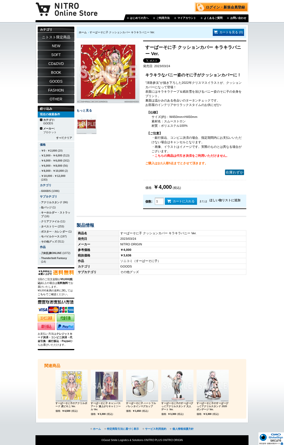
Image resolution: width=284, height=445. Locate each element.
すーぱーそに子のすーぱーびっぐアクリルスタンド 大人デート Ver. (177, 406)
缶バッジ (46, 207)
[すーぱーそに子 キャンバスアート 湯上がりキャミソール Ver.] (107, 386)
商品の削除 (41, 120)
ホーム (83, 32)
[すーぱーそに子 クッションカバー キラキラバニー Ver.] (108, 42)
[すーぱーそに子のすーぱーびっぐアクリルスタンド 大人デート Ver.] (177, 386)
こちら (42, 294)
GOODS (46, 191)
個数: (149, 201)
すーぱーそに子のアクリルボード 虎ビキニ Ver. (71, 405)
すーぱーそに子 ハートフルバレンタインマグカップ (141, 405)
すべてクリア (64, 137)
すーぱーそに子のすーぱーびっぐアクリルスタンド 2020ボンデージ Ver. (212, 406)
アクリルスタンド (51, 202)
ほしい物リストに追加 (225, 200)
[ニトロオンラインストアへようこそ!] (67, 6)
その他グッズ (49, 241)
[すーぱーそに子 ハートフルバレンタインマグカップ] (142, 386)
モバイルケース (50, 236)
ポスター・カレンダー (54, 231)
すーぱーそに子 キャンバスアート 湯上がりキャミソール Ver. (106, 406)
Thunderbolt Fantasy (54, 258)
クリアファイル (50, 221)
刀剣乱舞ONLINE (51, 253)
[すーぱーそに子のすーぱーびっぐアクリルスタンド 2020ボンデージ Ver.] (213, 386)
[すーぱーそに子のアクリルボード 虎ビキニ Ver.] (71, 386)
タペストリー (49, 226)
